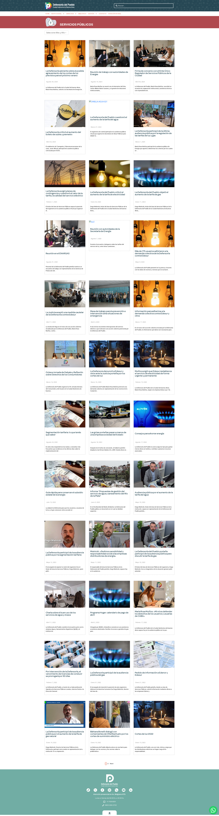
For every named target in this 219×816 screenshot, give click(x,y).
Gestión (91, 14)
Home (47, 14)
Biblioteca (82, 14)
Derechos (70, 14)
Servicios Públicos (76, 24)
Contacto (102, 14)
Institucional (56, 14)
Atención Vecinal (114, 14)
